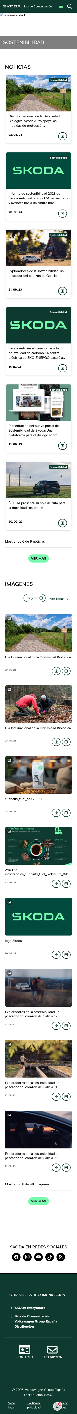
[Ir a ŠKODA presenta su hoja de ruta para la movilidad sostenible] (38, 480)
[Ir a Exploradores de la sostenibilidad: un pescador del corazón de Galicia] (38, 248)
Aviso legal (11, 1405)
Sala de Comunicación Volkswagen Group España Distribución (36, 1321)
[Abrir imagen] (38, 633)
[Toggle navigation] (61, 6)
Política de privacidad (34, 1405)
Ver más (38, 558)
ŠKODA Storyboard (30, 1308)
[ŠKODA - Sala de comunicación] (27, 6)
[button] (69, 6)
